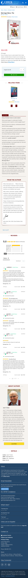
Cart (18, 7)
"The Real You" (4, 508)
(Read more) (6, 476)
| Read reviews (14, 16)
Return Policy (5, 539)
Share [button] (5, 286)
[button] (22, 286)
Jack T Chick (5, 14)
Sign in (13, 7)
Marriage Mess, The (6, 283)
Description (5, 115)
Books (5, 10)
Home (2, 10)
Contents (11, 115)
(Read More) (11, 62)
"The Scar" (3, 517)
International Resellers (10, 576)
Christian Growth (11, 10)
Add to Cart (14, 74)
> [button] (18, 378)
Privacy (2, 576)
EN (26, 7)
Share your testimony (7, 537)
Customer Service (6, 535)
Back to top (5, 230)
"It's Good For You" (5, 512)
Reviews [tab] (5, 258)
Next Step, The (14, 98)
